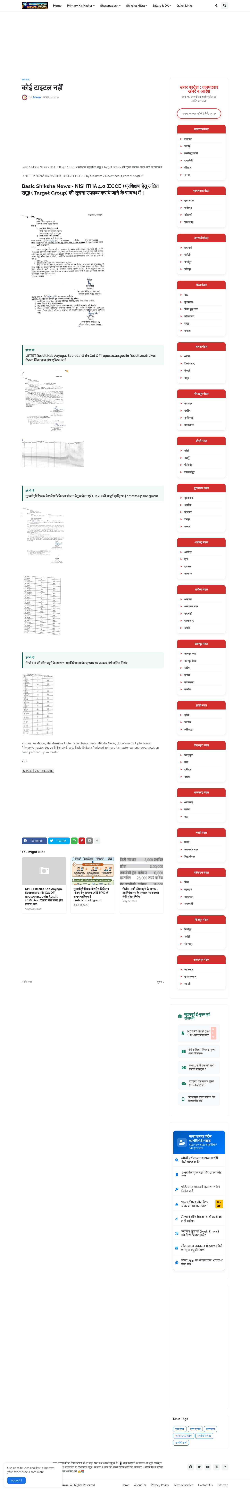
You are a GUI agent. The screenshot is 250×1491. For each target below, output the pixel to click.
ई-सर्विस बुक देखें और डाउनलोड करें (202, 1174)
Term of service (183, 1485)
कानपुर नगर (190, 653)
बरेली (186, 450)
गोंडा (186, 882)
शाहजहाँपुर (189, 472)
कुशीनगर (188, 417)
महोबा (187, 776)
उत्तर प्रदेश (195, 1429)
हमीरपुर (187, 769)
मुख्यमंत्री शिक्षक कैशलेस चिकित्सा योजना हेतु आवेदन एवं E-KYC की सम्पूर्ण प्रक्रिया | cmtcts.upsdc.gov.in (92, 496)
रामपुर (187, 519)
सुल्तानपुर (189, 620)
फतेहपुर (188, 207)
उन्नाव (187, 174)
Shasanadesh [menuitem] (109, 5)
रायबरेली (188, 160)
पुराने (159, 981)
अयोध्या (188, 599)
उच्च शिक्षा (179, 1429)
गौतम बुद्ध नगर (191, 309)
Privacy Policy (160, 1485)
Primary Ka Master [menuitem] (79, 5)
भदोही (187, 936)
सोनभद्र (188, 943)
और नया (28, 981)
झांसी (186, 715)
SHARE (27, 770)
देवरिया (187, 410)
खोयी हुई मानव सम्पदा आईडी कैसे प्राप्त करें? (199, 1160)
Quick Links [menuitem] (184, 5)
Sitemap (223, 1485)
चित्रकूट (188, 755)
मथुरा (186, 377)
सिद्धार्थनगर (189, 856)
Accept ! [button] (16, 1480)
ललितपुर (188, 729)
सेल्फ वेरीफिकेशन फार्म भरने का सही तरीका (201, 1219)
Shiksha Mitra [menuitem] (135, 5)
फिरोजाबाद (189, 363)
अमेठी (187, 627)
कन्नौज (187, 689)
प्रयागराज (189, 200)
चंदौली (187, 254)
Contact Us (205, 1485)
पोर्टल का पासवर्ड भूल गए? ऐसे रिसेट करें (200, 1189)
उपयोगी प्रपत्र (204, 1435)
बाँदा (186, 762)
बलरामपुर (188, 896)
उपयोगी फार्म (181, 1442)
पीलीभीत (188, 464)
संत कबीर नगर (191, 849)
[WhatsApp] (74, 840)
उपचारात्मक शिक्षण (183, 1435)
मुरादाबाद (188, 497)
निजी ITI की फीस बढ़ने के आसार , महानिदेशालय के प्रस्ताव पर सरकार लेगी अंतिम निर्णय (76, 663)
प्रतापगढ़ (188, 222)
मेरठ (186, 294)
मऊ (186, 816)
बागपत (187, 330)
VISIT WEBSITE (44, 770)
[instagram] (216, 1467)
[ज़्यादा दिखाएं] (97, 840)
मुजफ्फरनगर (190, 976)
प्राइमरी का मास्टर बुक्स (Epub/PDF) (201, 1083)
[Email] (89, 840)
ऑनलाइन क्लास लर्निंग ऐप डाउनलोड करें (201, 1099)
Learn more (36, 1472)
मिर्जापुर (187, 929)
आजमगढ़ (188, 802)
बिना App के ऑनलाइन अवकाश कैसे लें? (202, 1262)
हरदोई (187, 146)
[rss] (225, 1467)
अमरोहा (187, 505)
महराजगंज (189, 424)
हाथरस (187, 566)
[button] (216, 5)
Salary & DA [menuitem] (161, 5)
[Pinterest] (82, 840)
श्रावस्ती (188, 903)
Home (125, 1485)
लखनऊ (188, 139)
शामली (187, 983)
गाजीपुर (187, 261)
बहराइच (188, 889)
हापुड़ (186, 323)
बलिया (187, 809)
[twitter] (199, 1467)
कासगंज (188, 573)
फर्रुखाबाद (189, 682)
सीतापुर (187, 167)
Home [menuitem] (57, 5)
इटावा (187, 675)
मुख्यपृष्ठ (25, 79)
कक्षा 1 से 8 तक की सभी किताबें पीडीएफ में (201, 1067)
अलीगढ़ (188, 552)
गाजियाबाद (189, 316)
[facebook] (190, 1467)
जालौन (187, 722)
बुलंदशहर (188, 302)
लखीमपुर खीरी (191, 153)
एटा (186, 559)
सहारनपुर (188, 969)
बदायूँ (186, 457)
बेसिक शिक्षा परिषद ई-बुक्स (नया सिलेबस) (201, 1051)
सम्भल (187, 526)
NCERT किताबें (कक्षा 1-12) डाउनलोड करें (200, 1033)
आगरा (187, 356)
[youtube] (207, 1467)
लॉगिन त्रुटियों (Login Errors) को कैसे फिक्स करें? (200, 1233)
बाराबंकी (188, 613)
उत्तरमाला (210, 1429)
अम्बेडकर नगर (191, 606)
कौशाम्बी (188, 214)
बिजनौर (188, 512)
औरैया (187, 667)
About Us (140, 1485)
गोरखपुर (188, 403)
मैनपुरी (187, 370)
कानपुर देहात (190, 660)
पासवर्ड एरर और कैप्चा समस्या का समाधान (201, 1204)
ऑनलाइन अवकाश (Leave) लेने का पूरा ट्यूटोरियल (201, 1248)
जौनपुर (187, 269)
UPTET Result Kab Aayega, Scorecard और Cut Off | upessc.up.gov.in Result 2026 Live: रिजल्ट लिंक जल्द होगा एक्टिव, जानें (91, 358)
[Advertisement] (125, 44)
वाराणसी (188, 247)
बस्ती (186, 842)
